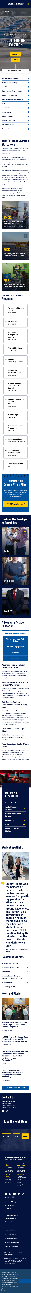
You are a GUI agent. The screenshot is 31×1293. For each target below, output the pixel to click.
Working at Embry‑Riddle (12, 1242)
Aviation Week (7, 982)
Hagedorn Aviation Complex (12, 91)
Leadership (6, 108)
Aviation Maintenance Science (13, 815)
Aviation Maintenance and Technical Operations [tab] (16, 387)
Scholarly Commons (10, 1215)
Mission (4, 104)
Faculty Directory (10, 1205)
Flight (7, 824)
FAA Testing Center (8, 987)
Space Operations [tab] (16, 440)
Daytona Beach (7, 148)
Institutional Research (11, 1238)
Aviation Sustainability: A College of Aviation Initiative (12, 977)
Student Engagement (9, 95)
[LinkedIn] (3, 1110)
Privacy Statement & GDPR (14, 1260)
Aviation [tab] (16, 360)
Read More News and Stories (15, 1088)
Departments (6, 112)
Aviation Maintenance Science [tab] (16, 402)
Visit (16, 1136)
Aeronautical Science (12, 803)
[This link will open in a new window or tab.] (6, 1194)
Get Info (15, 54)
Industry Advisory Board (10, 967)
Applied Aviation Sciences (11, 808)
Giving (6, 1212)
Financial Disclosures (11, 1234)
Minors (4, 87)
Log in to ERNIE (11, 1197)
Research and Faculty (9, 82)
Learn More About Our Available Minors (14, 503)
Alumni (7, 1208)
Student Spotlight (8, 116)
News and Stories (8, 125)
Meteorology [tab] (13, 416)
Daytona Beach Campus (10, 963)
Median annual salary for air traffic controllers (13, 219)
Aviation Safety (10, 820)
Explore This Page (14, 71)
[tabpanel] (15, 714)
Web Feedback (17, 1261)
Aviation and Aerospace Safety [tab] (15, 372)
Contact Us (6, 129)
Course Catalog (9, 1218)
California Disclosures (11, 1246)
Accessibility (7, 1258)
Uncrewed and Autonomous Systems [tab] (16, 452)
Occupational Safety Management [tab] (15, 428)
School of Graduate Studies (12, 830)
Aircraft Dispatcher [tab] (15, 349)
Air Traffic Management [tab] (13, 336)
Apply (15, 60)
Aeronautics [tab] (12, 322)
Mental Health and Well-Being (12, 99)
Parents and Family (10, 1202)
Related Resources (8, 120)
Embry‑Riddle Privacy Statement (10, 1290)
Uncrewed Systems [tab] (15, 465)
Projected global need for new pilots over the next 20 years (14, 252)
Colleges (6, 11)
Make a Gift (6, 972)
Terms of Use (7, 1261)
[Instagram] (7, 1110)
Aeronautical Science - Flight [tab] (16, 310)
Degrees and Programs (10, 78)
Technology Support (9, 1263)
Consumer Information (11, 1230)
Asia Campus (20, 1174)
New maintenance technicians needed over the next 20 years (14, 282)
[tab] (15, 633)
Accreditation (9, 1226)
